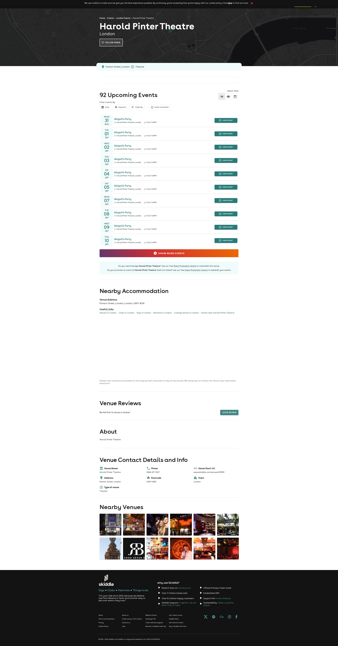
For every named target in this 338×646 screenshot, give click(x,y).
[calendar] (235, 96)
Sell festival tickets (176, 623)
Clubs (111, 590)
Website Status (151, 615)
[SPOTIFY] (214, 617)
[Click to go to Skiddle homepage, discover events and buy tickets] (106, 580)
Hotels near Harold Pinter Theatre (217, 313)
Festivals (124, 590)
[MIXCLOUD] (222, 617)
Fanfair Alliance (223, 598)
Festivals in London (162, 313)
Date (107, 107)
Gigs (101, 590)
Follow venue (112, 42)
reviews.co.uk (184, 588)
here (230, 3)
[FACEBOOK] (236, 617)
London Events (123, 18)
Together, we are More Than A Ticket (179, 603)
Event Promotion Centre (185, 266)
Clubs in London (126, 313)
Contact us (126, 623)
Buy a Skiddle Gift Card (177, 626)
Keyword (122, 107)
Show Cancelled (161, 107)
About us (125, 615)
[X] (206, 617)
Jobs (123, 626)
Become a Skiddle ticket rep (155, 626)
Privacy (101, 623)
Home (102, 18)
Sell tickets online (175, 615)
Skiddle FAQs (174, 619)
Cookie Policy (103, 626)
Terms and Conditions (106, 619)
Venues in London (108, 313)
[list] (221, 96)
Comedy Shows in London (186, 313)
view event (227, 120)
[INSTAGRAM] (229, 617)
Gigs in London (144, 313)
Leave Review (229, 412)
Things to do (140, 590)
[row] (228, 96)
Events (110, 18)
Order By (139, 107)
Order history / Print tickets (132, 619)
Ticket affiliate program (154, 623)
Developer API (150, 619)
